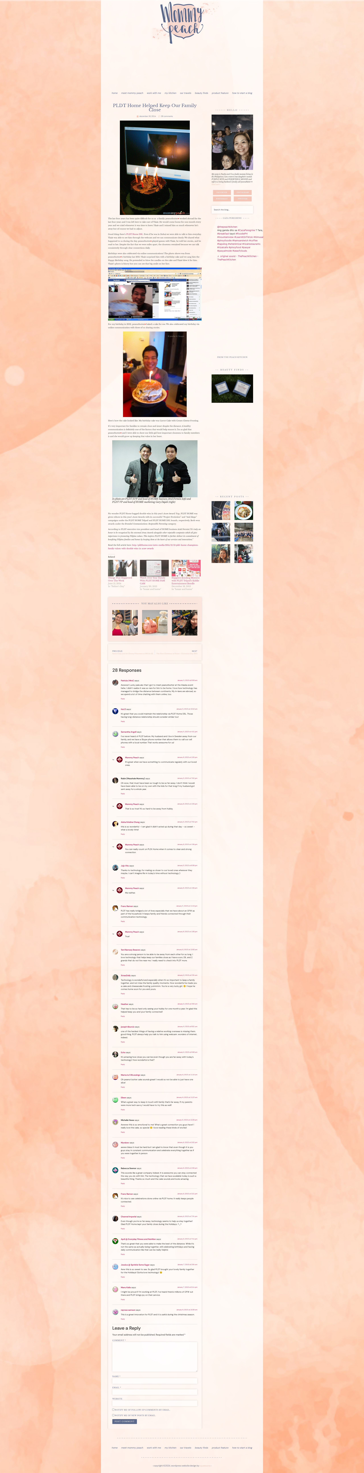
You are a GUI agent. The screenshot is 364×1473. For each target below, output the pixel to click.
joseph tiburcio (127, 1026)
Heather (124, 1004)
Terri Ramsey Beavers (130, 950)
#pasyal (246, 247)
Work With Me (154, 93)
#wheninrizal (235, 243)
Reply (123, 699)
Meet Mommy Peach (132, 93)
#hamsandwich (240, 240)
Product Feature (220, 93)
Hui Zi (123, 709)
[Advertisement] (182, 68)
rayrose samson (128, 1310)
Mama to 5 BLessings (130, 1075)
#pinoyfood (235, 247)
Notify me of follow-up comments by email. (142, 1410)
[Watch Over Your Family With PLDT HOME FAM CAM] (154, 568)
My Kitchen (170, 93)
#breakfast (223, 233)
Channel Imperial (128, 1216)
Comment (119, 1340)
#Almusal (258, 237)
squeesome (205, 1465)
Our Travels (185, 93)
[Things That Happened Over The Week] (122, 568)
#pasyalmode (224, 250)
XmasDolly (126, 975)
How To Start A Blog (242, 93)
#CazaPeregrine (246, 230)
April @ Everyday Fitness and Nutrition (138, 1239)
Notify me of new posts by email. (135, 1415)
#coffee (253, 240)
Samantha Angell (128, 732)
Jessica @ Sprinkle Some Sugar (135, 1264)
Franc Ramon (127, 906)
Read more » (216, 184)
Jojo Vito (125, 865)
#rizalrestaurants (251, 243)
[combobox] (232, 210)
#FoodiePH (242, 233)
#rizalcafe (222, 247)
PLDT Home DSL (134, 234)
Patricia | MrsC (127, 680)
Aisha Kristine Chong (130, 822)
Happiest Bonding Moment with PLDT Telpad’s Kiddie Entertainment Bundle (186, 581)
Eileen (123, 1097)
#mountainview (225, 237)
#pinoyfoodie (224, 240)
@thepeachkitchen (227, 226)
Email (116, 1387)
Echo (123, 1052)
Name (116, 1376)
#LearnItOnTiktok (243, 237)
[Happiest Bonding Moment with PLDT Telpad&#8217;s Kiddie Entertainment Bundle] (186, 568)
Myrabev (125, 1142)
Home (115, 93)
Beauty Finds (201, 93)
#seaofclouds (239, 250)
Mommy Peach (132, 757)
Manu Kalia (126, 1287)
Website (117, 1399)
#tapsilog (222, 243)
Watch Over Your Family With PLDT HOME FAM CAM (152, 581)
